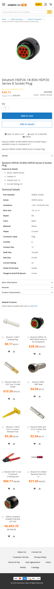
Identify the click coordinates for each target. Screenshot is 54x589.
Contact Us (36, 552)
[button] (38, 4)
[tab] (27, 155)
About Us (22, 552)
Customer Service (21, 557)
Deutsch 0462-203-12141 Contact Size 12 (38, 429)
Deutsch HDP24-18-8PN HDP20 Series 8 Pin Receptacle (38, 339)
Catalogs (35, 567)
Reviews (5, 287)
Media (23, 567)
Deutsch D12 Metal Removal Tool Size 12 (38, 474)
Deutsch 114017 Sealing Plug (12, 338)
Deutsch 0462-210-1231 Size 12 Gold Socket (13, 384)
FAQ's (48, 562)
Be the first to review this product (13, 89)
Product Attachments (11, 292)
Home (4, 19)
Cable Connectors (17, 19)
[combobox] (27, 12)
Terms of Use (14, 562)
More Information (9, 282)
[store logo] (17, 4)
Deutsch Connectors (35, 19)
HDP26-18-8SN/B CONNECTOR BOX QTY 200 (12, 519)
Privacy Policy (40, 557)
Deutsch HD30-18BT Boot (38, 383)
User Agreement (32, 562)
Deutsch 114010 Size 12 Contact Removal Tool (12, 429)
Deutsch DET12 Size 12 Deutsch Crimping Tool (12, 474)
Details (5, 155)
